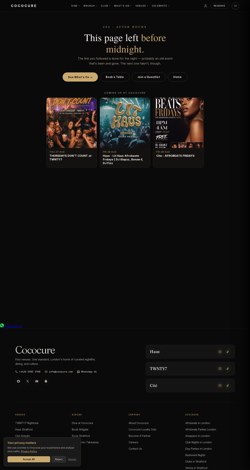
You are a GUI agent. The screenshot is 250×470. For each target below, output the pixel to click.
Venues (140, 5)
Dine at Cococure (82, 423)
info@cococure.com (61, 371)
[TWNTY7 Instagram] (220, 369)
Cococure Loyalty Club (142, 429)
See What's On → (80, 77)
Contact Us (135, 448)
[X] (27, 381)
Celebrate (159, 5)
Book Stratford (81, 435)
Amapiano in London (197, 435)
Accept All (29, 459)
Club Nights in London (198, 442)
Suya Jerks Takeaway (85, 442)
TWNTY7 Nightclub (27, 423)
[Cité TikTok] (228, 385)
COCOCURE (24, 6)
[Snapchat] (46, 381)
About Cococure (139, 423)
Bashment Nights (195, 455)
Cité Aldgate (22, 435)
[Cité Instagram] (220, 385)
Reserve (219, 5)
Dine (74, 5)
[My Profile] (205, 6)
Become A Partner (140, 435)
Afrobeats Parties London (200, 429)
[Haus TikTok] (228, 352)
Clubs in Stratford (195, 461)
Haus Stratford (24, 429)
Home (177, 76)
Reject (58, 459)
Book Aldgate (80, 429)
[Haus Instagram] (220, 352)
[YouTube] (36, 381)
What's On (122, 5)
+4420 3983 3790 (29, 371)
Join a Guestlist (148, 76)
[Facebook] (18, 381)
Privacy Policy (29, 451)
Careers (133, 442)
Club (104, 5)
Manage (72, 459)
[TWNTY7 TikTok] (228, 369)
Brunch (89, 5)
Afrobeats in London (197, 423)
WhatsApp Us (89, 371)
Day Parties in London (198, 448)
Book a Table (115, 76)
